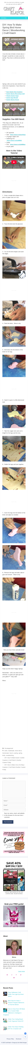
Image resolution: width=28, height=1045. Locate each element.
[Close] (25, 489)
